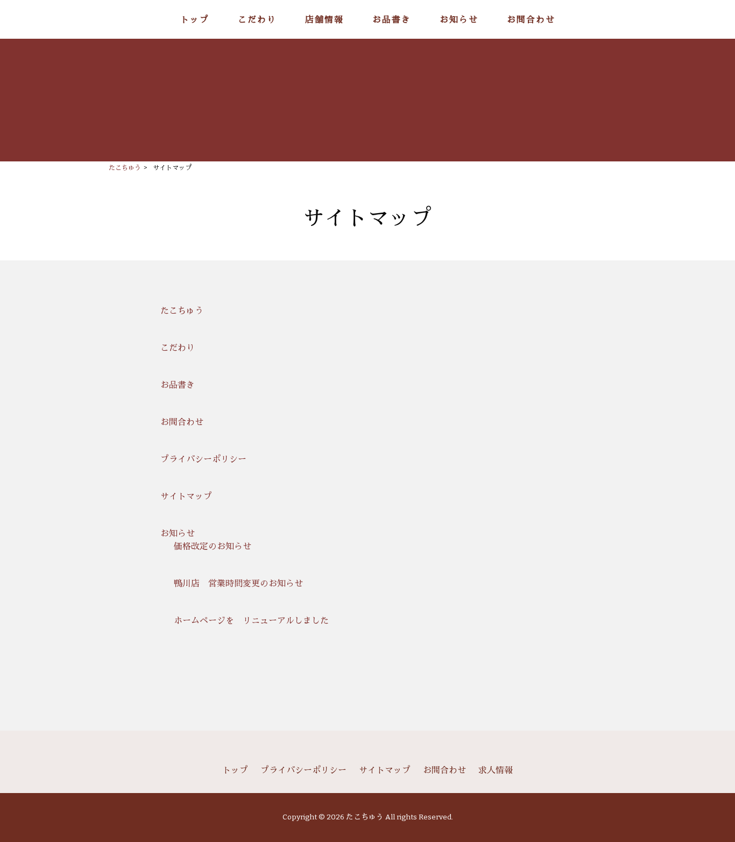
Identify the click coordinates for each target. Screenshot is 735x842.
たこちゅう (181, 311)
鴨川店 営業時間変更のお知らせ (238, 583)
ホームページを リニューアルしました (251, 620)
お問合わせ (181, 422)
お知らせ (177, 533)
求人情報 (495, 770)
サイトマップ (186, 496)
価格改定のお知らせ (212, 546)
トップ (235, 770)
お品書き (177, 385)
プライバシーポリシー (203, 459)
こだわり (177, 348)
